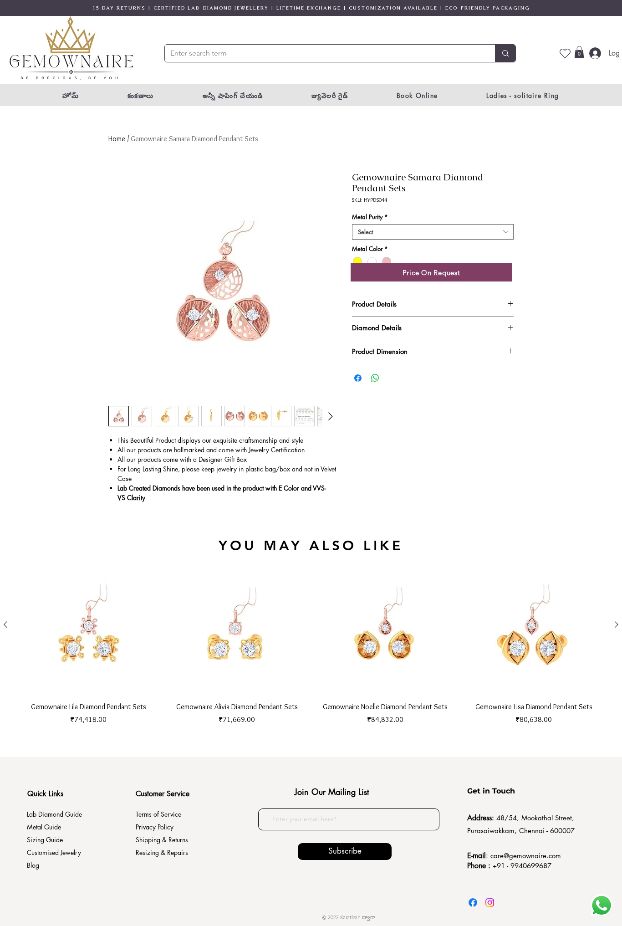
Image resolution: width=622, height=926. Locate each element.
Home (116, 138)
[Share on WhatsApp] (375, 378)
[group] (311, 640)
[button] (579, 52)
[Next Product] (616, 624)
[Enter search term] (505, 53)
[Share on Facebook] (357, 378)
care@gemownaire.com (525, 855)
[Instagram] (489, 902)
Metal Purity (370, 216)
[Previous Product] (5, 624)
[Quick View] (88, 625)
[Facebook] (473, 902)
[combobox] (433, 232)
